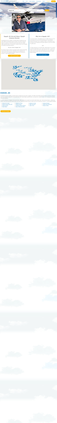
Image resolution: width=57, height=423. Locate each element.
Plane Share (4, 106)
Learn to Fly (31, 105)
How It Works (32, 1)
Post (27, 1)
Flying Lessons (5, 105)
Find (23, 1)
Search (47, 10)
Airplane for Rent (19, 103)
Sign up (53, 1)
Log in (48, 1)
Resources (38, 1)
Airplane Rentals (46, 103)
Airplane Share (19, 104)
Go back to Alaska (5, 111)
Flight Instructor (32, 104)
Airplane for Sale (32, 103)
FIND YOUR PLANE (14, 55)
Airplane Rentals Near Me (7, 104)
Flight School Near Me (47, 104)
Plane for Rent (46, 105)
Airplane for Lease (5, 103)
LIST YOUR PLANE (43, 54)
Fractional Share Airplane (21, 105)
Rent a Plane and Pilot (20, 106)
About (44, 1)
